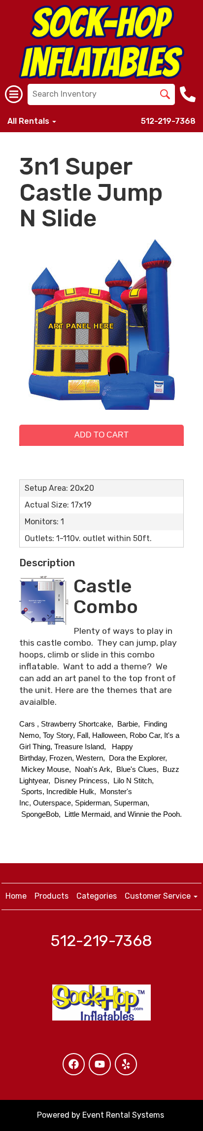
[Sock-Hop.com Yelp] (126, 1064)
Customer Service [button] (159, 896)
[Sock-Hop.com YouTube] (100, 1064)
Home (16, 896)
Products (51, 896)
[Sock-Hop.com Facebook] (74, 1064)
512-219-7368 (168, 121)
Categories (96, 896)
